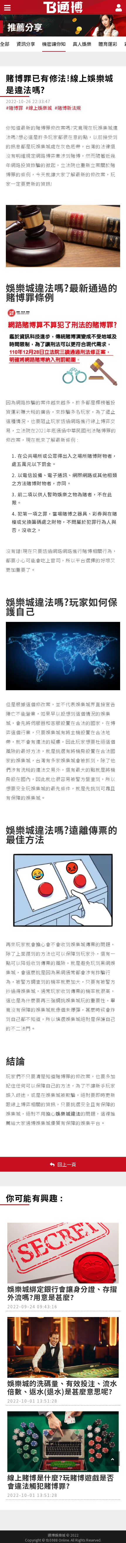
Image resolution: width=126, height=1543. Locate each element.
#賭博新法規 (68, 107)
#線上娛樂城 (38, 107)
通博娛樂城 (38, 1122)
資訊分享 (25, 43)
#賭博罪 (14, 107)
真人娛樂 (82, 43)
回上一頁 (66, 1164)
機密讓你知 (54, 43)
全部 (4, 43)
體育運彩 (107, 43)
